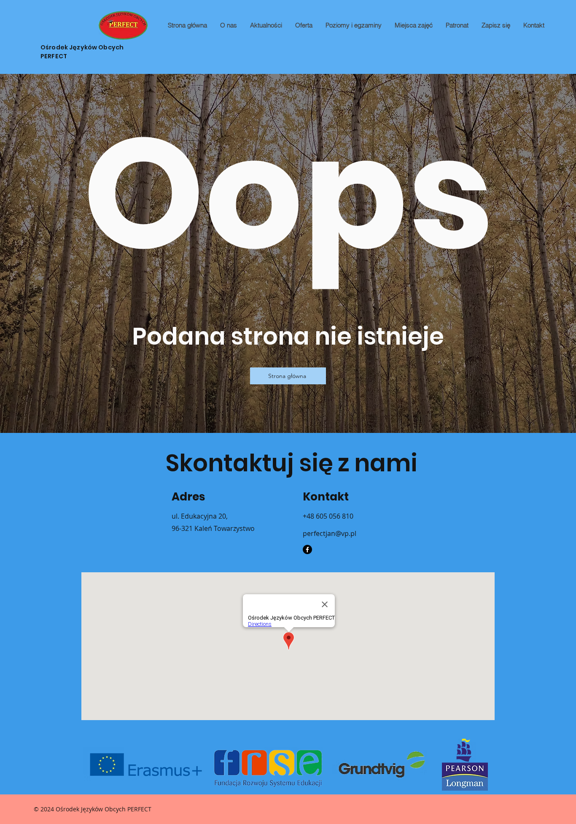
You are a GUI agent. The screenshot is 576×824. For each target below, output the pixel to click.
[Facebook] (307, 549)
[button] (303, 25)
